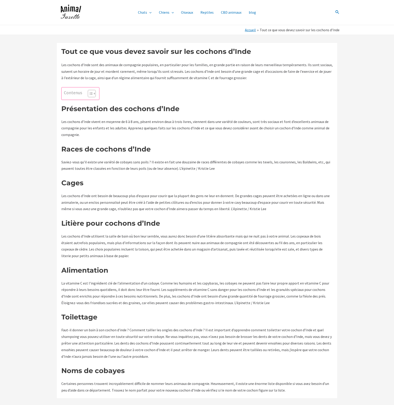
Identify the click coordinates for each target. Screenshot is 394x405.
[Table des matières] (92, 93)
